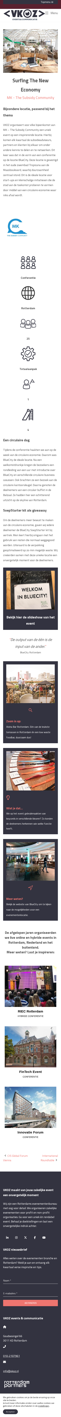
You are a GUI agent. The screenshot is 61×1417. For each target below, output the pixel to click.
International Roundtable (49, 1158)
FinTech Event (30, 1072)
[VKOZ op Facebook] (35, 1237)
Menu (54, 12)
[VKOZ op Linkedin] (7, 1237)
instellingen (43, 1405)
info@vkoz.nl (11, 1371)
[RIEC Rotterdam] (30, 986)
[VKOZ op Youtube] (44, 1237)
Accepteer (10, 1411)
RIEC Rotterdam (30, 1011)
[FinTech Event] (30, 1047)
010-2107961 (11, 1356)
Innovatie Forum (30, 1132)
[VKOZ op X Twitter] (25, 1237)
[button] (30, 2)
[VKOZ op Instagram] (16, 1237)
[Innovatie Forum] (30, 1107)
